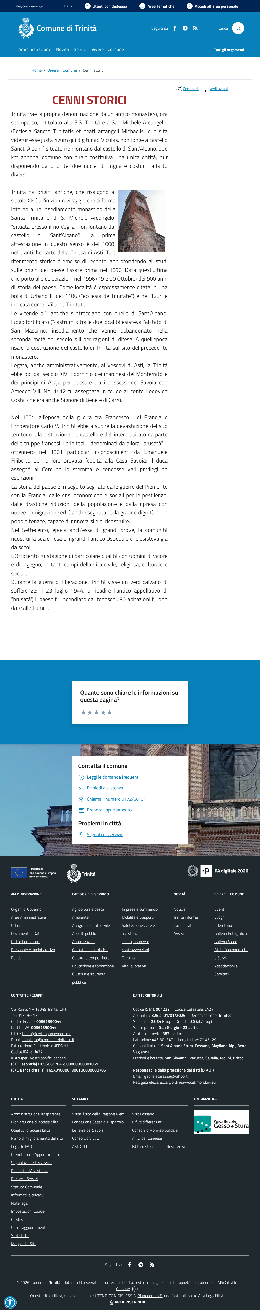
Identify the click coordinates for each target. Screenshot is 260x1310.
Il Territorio (223, 925)
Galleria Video (225, 941)
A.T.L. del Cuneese (147, 1138)
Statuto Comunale (26, 1187)
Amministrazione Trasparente (35, 1114)
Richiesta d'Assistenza (29, 1171)
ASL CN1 (79, 1146)
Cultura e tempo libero (90, 958)
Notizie (179, 909)
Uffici (15, 925)
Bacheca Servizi (24, 1179)
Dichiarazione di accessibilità (34, 1122)
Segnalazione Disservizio (31, 1162)
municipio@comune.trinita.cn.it (48, 1040)
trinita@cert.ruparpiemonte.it (46, 1033)
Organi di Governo (26, 909)
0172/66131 (29, 1015)
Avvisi (179, 933)
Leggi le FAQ (21, 1146)
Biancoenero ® (150, 1296)
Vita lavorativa (134, 966)
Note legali (20, 1203)
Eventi (219, 909)
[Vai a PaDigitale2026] (218, 870)
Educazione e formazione (93, 966)
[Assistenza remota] (134, 1289)
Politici (16, 958)
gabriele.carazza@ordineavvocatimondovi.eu (178, 1082)
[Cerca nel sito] (238, 28)
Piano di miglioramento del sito (37, 1138)
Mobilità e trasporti (138, 917)
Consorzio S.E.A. (85, 1138)
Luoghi (219, 917)
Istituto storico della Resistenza (158, 1146)
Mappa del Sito (23, 1244)
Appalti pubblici (85, 933)
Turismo (128, 958)
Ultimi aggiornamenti (28, 1227)
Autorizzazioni (83, 941)
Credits (17, 1219)
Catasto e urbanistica (90, 950)
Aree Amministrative (28, 917)
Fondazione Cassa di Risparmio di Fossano (107, 1122)
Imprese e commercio (140, 909)
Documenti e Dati (25, 933)
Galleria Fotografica (230, 933)
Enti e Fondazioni (25, 941)
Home (36, 70)
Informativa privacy (27, 1195)
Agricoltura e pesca (88, 909)
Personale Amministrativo (33, 950)
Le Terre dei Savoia (87, 1130)
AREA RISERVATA (130, 1302)
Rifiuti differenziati (147, 1122)
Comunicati (183, 925)
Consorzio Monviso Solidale (155, 1130)
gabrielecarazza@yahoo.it (166, 1076)
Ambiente (80, 917)
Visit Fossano (143, 1114)
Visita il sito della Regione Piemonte (102, 1114)
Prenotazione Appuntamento (35, 1154)
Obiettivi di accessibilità (30, 1130)
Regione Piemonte (29, 6)
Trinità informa (186, 917)
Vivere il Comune (62, 70)
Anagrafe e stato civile (91, 925)
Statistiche (20, 1235)
